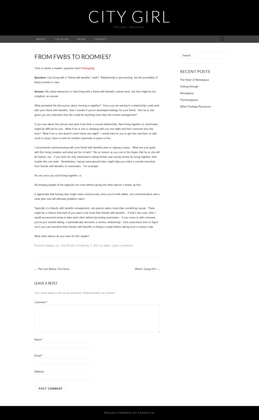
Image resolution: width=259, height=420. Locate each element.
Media (81, 39)
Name (38, 339)
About (41, 39)
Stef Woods (68, 245)
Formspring (87, 68)
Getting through (189, 86)
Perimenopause (189, 99)
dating (49, 245)
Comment (41, 302)
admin (106, 245)
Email (38, 355)
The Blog (61, 39)
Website (39, 371)
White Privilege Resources (195, 106)
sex (57, 245)
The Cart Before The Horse (51, 269)
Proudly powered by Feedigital (129, 413)
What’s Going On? (147, 269)
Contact (100, 39)
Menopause (187, 93)
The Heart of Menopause (194, 79)
